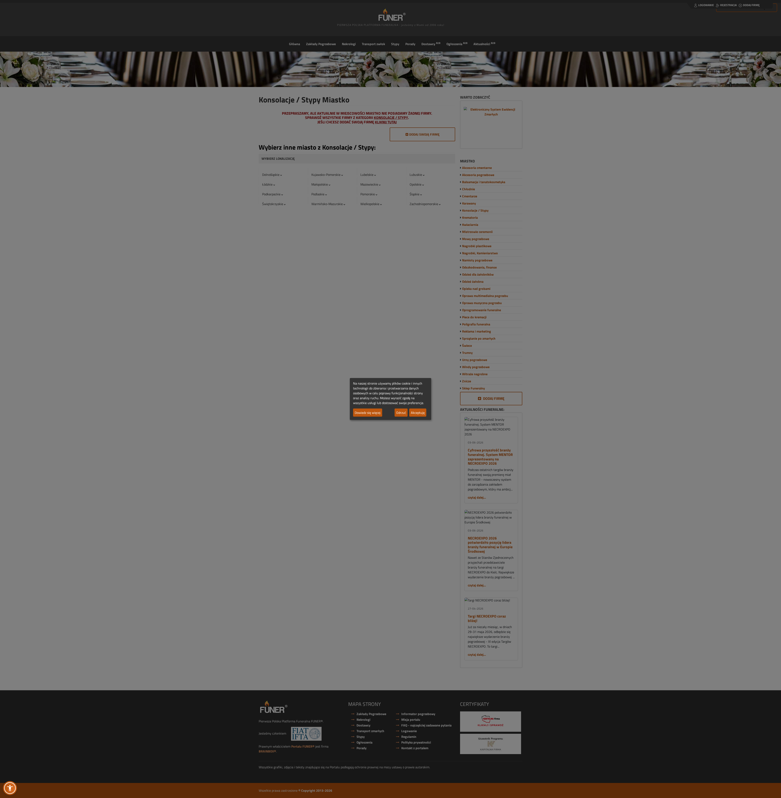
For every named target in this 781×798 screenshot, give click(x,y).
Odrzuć (401, 412)
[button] (10, 788)
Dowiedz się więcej (368, 412)
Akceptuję (418, 412)
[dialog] (390, 399)
